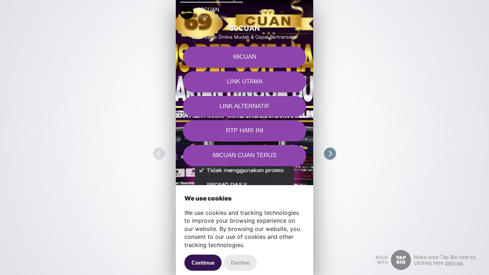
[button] (211, 2)
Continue (203, 263)
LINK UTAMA (244, 81)
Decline (240, 263)
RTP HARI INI (244, 130)
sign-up (454, 263)
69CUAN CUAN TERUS (244, 155)
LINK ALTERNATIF (244, 106)
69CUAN (244, 56)
